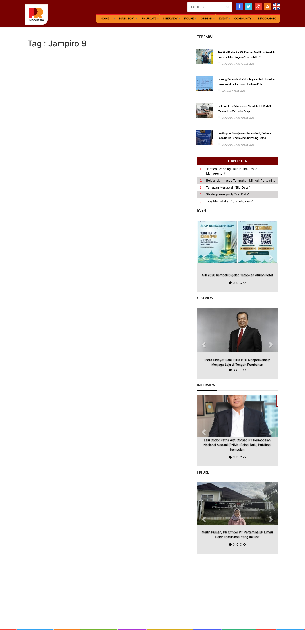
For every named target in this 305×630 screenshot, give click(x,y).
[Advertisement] (237, 585)
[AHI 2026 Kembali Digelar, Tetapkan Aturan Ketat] (237, 242)
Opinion (206, 18)
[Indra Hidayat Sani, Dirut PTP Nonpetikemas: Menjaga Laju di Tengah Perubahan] (237, 330)
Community (242, 18)
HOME (105, 18)
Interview (170, 18)
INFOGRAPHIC (267, 18)
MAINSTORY (127, 18)
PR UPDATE (149, 18)
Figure (189, 18)
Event (223, 18)
